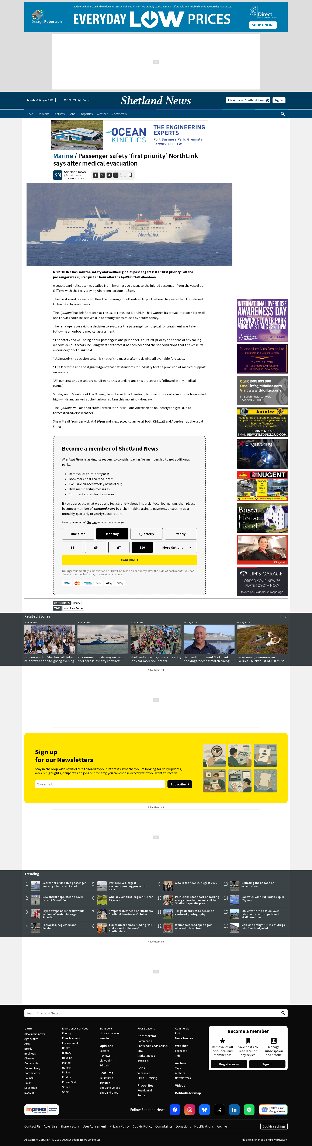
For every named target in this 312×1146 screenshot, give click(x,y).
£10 (142, 547)
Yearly (181, 534)
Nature (66, 1067)
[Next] (285, 617)
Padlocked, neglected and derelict (59, 926)
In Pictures (106, 1078)
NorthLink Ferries (73, 608)
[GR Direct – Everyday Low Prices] (156, 17)
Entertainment (71, 1038)
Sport (65, 1092)
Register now (229, 1064)
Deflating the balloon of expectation (258, 884)
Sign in (279, 100)
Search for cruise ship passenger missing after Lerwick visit (64, 884)
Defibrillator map (188, 1093)
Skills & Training (147, 1078)
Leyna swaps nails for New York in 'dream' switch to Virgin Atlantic (63, 914)
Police (66, 1072)
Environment (70, 1043)
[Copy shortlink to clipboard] (115, 175)
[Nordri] (262, 454)
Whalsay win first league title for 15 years (131, 898)
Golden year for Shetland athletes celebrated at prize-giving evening (49, 659)
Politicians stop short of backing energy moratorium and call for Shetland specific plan (197, 900)
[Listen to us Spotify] (249, 1109)
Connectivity (32, 1068)
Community (31, 1063)
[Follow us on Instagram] (189, 1109)
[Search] (283, 114)
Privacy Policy (119, 1126)
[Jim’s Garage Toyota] (262, 581)
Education (30, 1088)
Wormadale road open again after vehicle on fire (193, 926)
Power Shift (69, 1082)
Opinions (106, 1045)
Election (29, 1092)
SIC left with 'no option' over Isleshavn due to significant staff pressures (260, 914)
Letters (104, 1051)
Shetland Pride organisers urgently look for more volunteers (156, 659)
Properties (145, 1085)
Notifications (204, 1126)
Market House (146, 1056)
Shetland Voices (110, 1088)
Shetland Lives (109, 1092)
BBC (140, 1051)
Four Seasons (146, 1028)
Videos (180, 1085)
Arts (27, 1044)
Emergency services (75, 1028)
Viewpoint (106, 1060)
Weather (105, 1038)
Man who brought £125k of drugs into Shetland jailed (263, 926)
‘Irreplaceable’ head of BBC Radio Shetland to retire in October (131, 912)
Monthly (112, 534)
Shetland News (75, 172)
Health (66, 1048)
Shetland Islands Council (153, 1046)
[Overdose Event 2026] (262, 301)
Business (30, 1053)
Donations (183, 1126)
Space (66, 1087)
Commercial (147, 1036)
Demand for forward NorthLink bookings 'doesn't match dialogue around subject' (208, 661)
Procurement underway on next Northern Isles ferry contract (100, 659)
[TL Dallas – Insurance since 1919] (262, 390)
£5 (96, 547)
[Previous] (281, 617)
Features (106, 1073)
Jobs (141, 1068)
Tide (178, 1056)
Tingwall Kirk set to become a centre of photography (194, 912)
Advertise (50, 1126)
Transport (106, 1028)
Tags (178, 1068)
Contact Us (32, 1126)
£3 (72, 547)
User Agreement (94, 1126)
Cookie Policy (142, 1126)
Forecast (181, 1051)
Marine (63, 156)
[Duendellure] (262, 359)
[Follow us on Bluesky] (204, 1109)
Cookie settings (274, 1126)
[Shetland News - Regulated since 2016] (41, 1109)
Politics (67, 1077)
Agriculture (31, 1039)
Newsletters (183, 1078)
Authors (180, 1073)
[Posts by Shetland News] (57, 175)
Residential (145, 1090)
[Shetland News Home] (156, 107)
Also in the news (34, 1034)
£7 (119, 547)
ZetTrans (143, 1060)
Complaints (164, 1126)
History (66, 1053)
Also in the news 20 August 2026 (196, 883)
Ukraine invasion (110, 1033)
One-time (78, 534)
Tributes (105, 1083)
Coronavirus (32, 1073)
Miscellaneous (184, 1038)
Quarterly (146, 534)
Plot (177, 1033)
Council (29, 1078)
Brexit (28, 1048)
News (28, 1029)
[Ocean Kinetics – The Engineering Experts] (129, 135)
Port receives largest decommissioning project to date (127, 886)
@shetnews (72, 175)
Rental (142, 1095)
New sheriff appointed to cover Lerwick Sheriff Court (62, 898)
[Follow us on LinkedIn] (234, 1109)
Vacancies (144, 1073)
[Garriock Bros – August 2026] (262, 486)
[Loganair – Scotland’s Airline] (262, 550)
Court (27, 1083)
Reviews (105, 1056)
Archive (180, 1063)
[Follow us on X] (219, 1109)
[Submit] (283, 1013)
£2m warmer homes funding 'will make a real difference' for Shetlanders (130, 928)
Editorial (105, 1065)
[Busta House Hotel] (262, 518)
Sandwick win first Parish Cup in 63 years (263, 898)
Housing (67, 1058)
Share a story (69, 1126)
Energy (66, 1033)
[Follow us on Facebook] (175, 1109)
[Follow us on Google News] (273, 1109)
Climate (29, 1058)
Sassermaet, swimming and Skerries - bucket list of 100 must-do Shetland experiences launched (261, 661)
